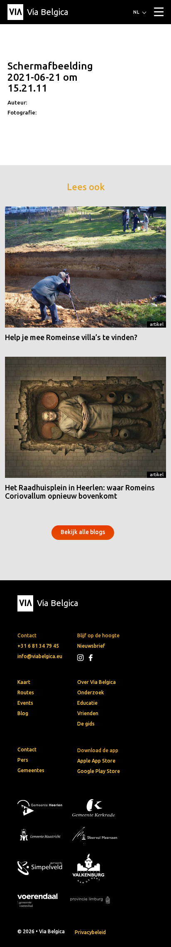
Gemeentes (30, 770)
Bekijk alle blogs (83, 532)
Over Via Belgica (96, 682)
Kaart (23, 682)
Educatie (87, 703)
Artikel (157, 324)
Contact (27, 749)
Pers (22, 760)
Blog (22, 713)
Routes (25, 692)
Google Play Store (98, 771)
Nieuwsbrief (91, 646)
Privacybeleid (90, 932)
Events (25, 703)
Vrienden (87, 713)
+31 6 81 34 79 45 (38, 646)
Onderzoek (90, 692)
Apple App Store (96, 760)
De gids (86, 723)
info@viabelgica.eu (39, 656)
